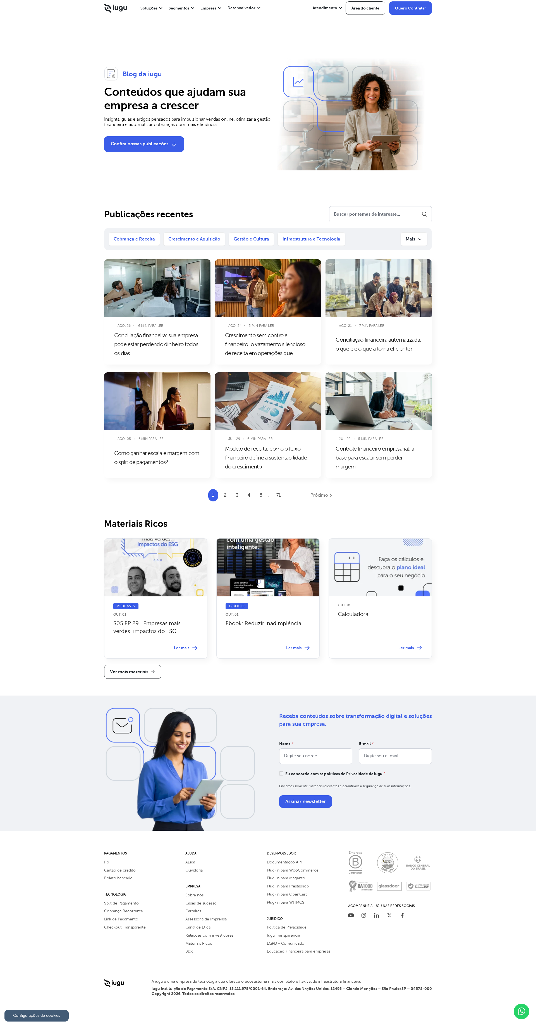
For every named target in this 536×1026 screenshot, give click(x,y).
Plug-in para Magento (286, 878)
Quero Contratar (410, 8)
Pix (106, 862)
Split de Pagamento (121, 903)
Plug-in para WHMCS (285, 902)
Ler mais (181, 648)
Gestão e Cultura (251, 239)
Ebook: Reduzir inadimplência (263, 623)
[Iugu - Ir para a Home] (115, 8)
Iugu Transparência (283, 935)
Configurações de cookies (36, 1015)
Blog (189, 951)
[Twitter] (389, 916)
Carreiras (193, 911)
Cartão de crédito (120, 870)
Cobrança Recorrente (123, 911)
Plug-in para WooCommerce (293, 870)
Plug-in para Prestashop (288, 886)
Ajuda (190, 862)
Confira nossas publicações (139, 143)
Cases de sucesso (201, 903)
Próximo (319, 495)
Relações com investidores (209, 935)
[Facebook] (402, 916)
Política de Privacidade (287, 927)
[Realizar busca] (424, 214)
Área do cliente (365, 8)
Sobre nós (194, 895)
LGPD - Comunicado (285, 943)
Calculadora (353, 614)
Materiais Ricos (198, 943)
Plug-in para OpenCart (287, 894)
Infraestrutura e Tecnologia (311, 239)
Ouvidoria (194, 870)
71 (278, 495)
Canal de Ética (197, 927)
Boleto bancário (118, 878)
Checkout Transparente (125, 927)
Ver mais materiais (129, 671)
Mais (410, 239)
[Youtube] (351, 916)
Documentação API (284, 862)
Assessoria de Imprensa (206, 919)
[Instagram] (364, 916)
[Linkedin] (376, 916)
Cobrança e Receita (134, 239)
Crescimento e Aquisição (194, 239)
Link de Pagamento (121, 919)
